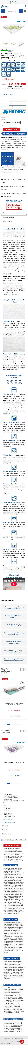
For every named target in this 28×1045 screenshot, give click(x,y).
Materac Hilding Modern (13, 890)
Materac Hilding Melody (9, 888)
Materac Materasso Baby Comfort (15, 1011)
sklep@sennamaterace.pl (14, 2)
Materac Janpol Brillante (17, 939)
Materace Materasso (12, 985)
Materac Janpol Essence (15, 949)
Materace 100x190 (8, 1025)
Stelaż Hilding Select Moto (15, 910)
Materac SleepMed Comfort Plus (16, 967)
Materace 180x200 (8, 1031)
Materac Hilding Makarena (10, 874)
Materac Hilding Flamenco (17, 872)
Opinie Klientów (7, 221)
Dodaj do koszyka (11, 129)
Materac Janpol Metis (15, 945)
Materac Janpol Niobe (15, 928)
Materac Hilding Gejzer (12, 896)
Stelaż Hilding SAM (14, 913)
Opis (4, 213)
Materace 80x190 (8, 1022)
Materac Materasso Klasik (10, 992)
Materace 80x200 (17, 1022)
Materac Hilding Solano (12, 905)
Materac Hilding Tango (9, 885)
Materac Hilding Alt (8, 893)
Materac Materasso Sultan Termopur (12, 991)
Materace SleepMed (11, 958)
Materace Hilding (10, 865)
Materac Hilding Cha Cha (17, 883)
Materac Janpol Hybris (12, 942)
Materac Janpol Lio (14, 933)
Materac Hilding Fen (15, 897)
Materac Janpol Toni (13, 932)
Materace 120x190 (8, 1026)
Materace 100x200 (17, 1025)
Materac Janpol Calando (9, 941)
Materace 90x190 (8, 1023)
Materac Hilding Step (14, 882)
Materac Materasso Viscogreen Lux (12, 987)
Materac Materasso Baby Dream (11, 1012)
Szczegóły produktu (8, 217)
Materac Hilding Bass (9, 894)
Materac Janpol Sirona (9, 936)
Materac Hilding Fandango (10, 871)
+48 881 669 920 (14, 1)
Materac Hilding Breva (13, 900)
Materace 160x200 (17, 1029)
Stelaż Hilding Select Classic (10, 908)
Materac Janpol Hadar (12, 938)
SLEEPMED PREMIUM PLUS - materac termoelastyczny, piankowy (14, 704)
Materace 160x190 (8, 1029)
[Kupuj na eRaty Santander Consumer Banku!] (8, 78)
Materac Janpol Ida (8, 947)
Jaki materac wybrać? (12, 845)
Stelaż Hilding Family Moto (17, 907)
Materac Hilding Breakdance (13, 879)
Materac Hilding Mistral (9, 899)
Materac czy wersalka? (9, 856)
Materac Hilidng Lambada (14, 886)
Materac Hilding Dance (16, 891)
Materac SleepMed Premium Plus (11, 969)
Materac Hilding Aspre (15, 902)
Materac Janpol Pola (15, 944)
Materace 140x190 (8, 1028)
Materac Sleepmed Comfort (10, 961)
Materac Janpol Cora (15, 935)
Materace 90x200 (17, 1023)
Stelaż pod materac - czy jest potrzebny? (13, 860)
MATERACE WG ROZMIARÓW (13, 1019)
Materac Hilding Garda (9, 904)
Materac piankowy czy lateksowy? (12, 848)
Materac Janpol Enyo (12, 927)
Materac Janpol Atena (9, 925)
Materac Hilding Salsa (9, 868)
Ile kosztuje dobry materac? (15, 859)
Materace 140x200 (17, 1028)
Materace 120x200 (17, 1026)
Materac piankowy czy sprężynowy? (12, 850)
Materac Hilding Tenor (18, 893)
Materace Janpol (10, 919)
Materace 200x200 (17, 1031)
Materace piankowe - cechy (10, 851)
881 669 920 (15, 200)
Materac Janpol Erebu (17, 924)
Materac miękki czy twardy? (13, 854)
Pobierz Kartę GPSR (14, 294)
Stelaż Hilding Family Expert (10, 911)
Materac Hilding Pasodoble (14, 869)
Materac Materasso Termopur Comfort (13, 989)
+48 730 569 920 (8, 810)
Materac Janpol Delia (9, 930)
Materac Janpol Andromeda (10, 922)
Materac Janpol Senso (9, 950)
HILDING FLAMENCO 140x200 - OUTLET (14, 762)
